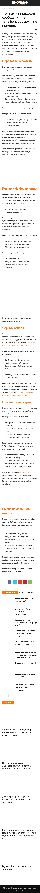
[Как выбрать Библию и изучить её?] (7, 676)
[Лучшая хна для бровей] (7, 666)
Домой (4, 8)
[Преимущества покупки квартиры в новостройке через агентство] (7, 655)
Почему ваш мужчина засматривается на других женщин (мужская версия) (16, 766)
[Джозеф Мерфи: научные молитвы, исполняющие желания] (20, 784)
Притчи (11, 8)
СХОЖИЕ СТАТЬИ (10, 592)
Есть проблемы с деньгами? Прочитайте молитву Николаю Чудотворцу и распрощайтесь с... (19, 834)
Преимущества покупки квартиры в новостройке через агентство (25, 655)
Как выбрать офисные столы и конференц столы (24, 633)
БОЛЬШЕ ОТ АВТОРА (26, 592)
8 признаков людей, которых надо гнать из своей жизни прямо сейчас (18, 732)
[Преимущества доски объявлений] (7, 601)
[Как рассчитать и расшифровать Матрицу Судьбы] (7, 622)
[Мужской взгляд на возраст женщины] (20, 854)
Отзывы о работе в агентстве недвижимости (23, 611)
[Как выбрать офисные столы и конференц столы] (7, 633)
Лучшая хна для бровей (25, 663)
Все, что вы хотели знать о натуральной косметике (26, 687)
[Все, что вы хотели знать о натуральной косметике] (7, 687)
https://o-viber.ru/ (26, 472)
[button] (37, 3)
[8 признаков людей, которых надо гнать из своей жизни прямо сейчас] (20, 717)
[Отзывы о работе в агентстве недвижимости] (7, 612)
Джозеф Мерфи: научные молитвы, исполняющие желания (16, 799)
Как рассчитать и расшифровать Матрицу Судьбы (25, 622)
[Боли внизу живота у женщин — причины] (7, 644)
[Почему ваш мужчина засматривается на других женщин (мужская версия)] (20, 750)
